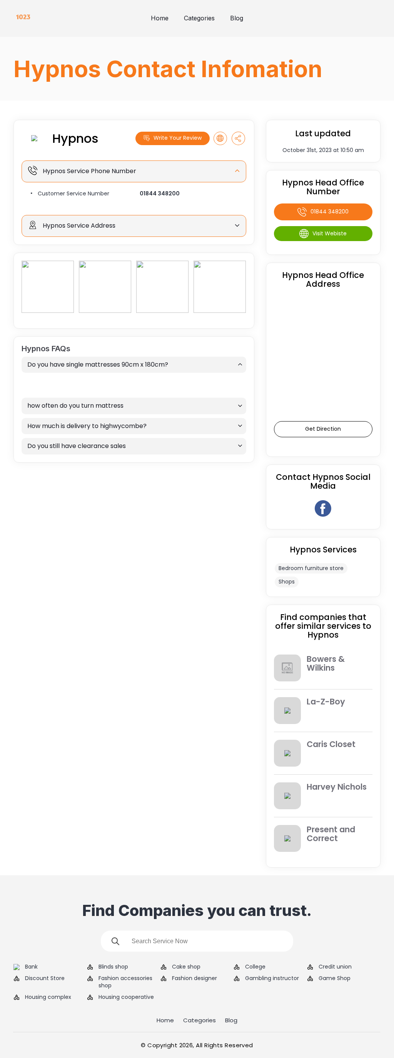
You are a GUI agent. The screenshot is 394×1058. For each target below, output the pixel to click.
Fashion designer (194, 978)
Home (160, 18)
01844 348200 (160, 193)
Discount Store (45, 978)
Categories (199, 18)
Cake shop (186, 966)
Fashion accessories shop (125, 982)
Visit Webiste (329, 233)
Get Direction (323, 429)
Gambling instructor (272, 978)
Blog (236, 18)
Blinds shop (113, 966)
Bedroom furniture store (311, 568)
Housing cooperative (126, 997)
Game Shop (335, 978)
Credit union (335, 966)
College (255, 966)
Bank (31, 966)
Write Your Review (178, 138)
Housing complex (48, 997)
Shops (287, 581)
